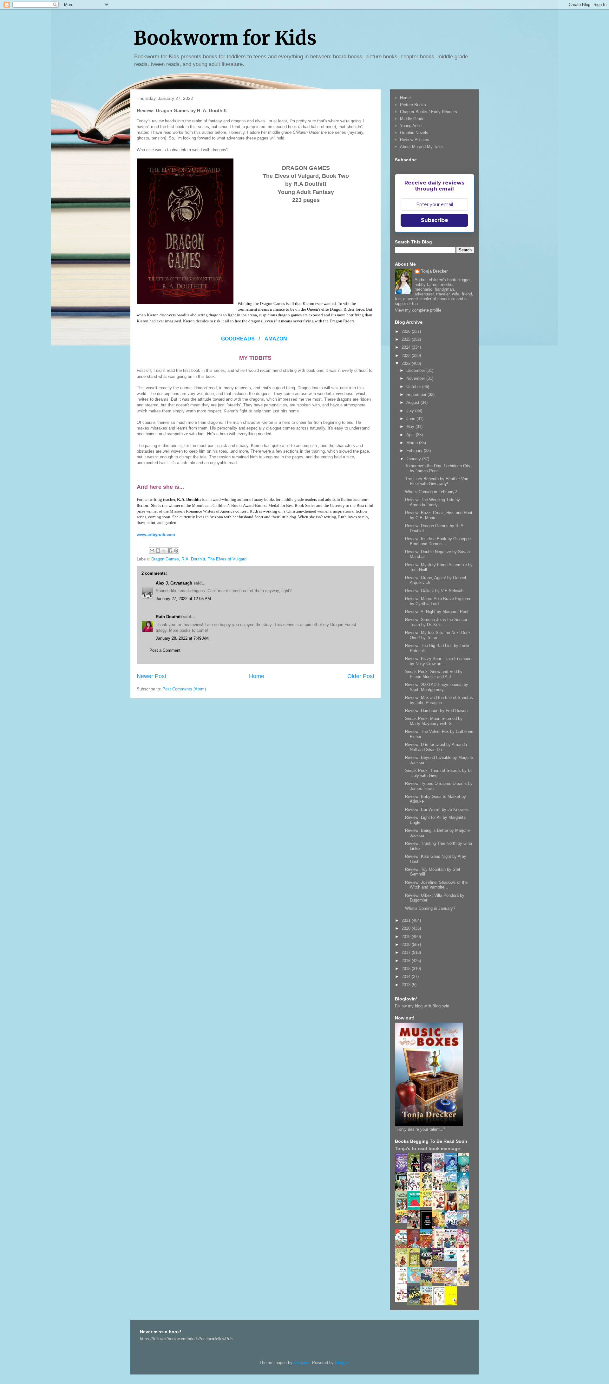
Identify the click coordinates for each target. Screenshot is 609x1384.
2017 (407, 952)
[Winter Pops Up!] (415, 1208)
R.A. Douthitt (193, 559)
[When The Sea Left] (465, 1224)
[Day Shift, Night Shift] (403, 1221)
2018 (407, 944)
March (412, 442)
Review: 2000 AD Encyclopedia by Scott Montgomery (436, 687)
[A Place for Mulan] (440, 1209)
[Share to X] (164, 550)
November (416, 378)
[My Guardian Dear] (415, 1281)
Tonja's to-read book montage (427, 1148)
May (411, 426)
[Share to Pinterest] (176, 550)
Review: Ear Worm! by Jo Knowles (437, 809)
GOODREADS (238, 338)
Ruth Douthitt (169, 616)
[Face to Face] (440, 1228)
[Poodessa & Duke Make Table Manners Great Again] (403, 1300)
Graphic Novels (414, 132)
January (414, 458)
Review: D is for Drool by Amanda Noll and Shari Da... (436, 747)
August (413, 402)
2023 (407, 355)
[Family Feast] (427, 1205)
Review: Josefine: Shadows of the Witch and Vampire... (436, 885)
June (411, 418)
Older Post (360, 676)
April (411, 434)
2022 (407, 363)
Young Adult (411, 125)
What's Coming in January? (430, 908)
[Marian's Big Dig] (452, 1188)
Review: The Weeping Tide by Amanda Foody (432, 502)
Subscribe (434, 220)
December (416, 370)
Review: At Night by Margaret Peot (436, 611)
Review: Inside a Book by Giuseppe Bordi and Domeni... (438, 541)
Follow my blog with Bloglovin (422, 1006)
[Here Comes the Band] (415, 1190)
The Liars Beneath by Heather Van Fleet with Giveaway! (436, 481)
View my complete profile (418, 310)
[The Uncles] (452, 1247)
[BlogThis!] (158, 550)
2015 (407, 968)
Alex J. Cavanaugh (174, 583)
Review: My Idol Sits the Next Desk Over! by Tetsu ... (438, 635)
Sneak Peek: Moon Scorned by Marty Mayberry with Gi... (433, 721)
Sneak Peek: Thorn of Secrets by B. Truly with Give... (438, 773)
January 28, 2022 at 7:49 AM (182, 638)
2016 (407, 960)
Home (256, 676)
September (417, 394)
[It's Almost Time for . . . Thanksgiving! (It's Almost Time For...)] (440, 1281)
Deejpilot (302, 1362)
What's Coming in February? (431, 491)
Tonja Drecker (434, 271)
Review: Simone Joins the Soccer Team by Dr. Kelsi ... (436, 622)
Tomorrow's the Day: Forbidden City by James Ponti (437, 468)
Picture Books (413, 104)
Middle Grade (412, 118)
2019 (407, 936)
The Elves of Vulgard (227, 559)
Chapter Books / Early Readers (428, 111)
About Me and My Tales (422, 146)
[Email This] (152, 550)
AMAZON (276, 338)
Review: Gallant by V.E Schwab (434, 590)
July (410, 410)
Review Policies (414, 139)
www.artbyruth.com (156, 534)
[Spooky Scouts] (440, 1259)
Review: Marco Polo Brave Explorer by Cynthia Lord (437, 601)
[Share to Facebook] (170, 550)
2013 (407, 984)
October (414, 386)
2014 (407, 976)
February (415, 450)
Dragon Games (165, 559)
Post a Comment (164, 650)
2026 (407, 331)
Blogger (342, 1362)
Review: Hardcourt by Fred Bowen (436, 710)
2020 (407, 928)
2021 (407, 920)
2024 (407, 347)
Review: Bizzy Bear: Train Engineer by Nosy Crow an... (437, 661)
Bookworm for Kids (225, 38)
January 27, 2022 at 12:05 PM (183, 598)
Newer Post (151, 676)
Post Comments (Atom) (184, 689)
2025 (407, 339)
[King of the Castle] (415, 1266)
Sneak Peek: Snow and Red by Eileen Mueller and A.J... (433, 674)
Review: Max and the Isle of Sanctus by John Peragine (439, 700)
